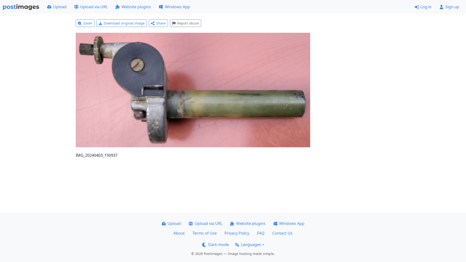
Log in (426, 6)
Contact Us (282, 233)
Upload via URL (94, 6)
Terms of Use (204, 233)
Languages (251, 244)
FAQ (261, 233)
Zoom (87, 23)
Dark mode (218, 244)
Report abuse (188, 23)
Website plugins (136, 6)
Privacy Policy (237, 233)
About (179, 233)
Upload (60, 6)
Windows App (177, 6)
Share (161, 23)
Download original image (124, 23)
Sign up (452, 6)
